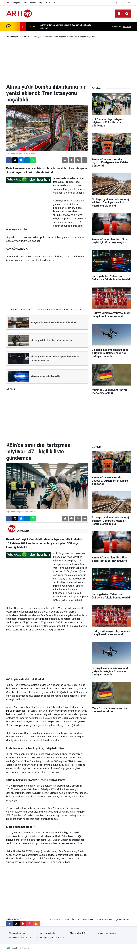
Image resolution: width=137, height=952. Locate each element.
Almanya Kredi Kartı (79, 933)
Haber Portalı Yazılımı (20, 948)
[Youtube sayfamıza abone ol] (23, 923)
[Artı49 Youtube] (129, 2)
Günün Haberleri (30, 3)
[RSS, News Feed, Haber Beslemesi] (36, 923)
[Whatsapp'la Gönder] (33, 160)
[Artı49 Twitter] (122, 2)
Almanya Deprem (108, 933)
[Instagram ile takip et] (29, 923)
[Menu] (119, 13)
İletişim (75, 919)
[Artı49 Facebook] (116, 2)
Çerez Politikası (122, 919)
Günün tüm (121, 26)
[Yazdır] (65, 160)
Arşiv (41, 3)
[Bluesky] (21, 160)
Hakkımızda (55, 919)
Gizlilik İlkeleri (87, 919)
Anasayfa (13, 37)
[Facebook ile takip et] (9, 923)
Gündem (25, 37)
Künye (66, 919)
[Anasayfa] (7, 3)
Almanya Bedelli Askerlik (20, 937)
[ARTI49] (19, 13)
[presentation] (16, 26)
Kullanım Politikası (105, 919)
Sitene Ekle (50, 3)
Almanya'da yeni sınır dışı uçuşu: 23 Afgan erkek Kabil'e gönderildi (65, 26)
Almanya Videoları (47, 933)
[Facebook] (9, 160)
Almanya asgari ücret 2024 (51, 937)
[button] (71, 160)
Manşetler (16, 3)
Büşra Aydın (23, 531)
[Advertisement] (68, 61)
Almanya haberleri (17, 933)
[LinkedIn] (27, 160)
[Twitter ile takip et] (16, 923)
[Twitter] (15, 160)
